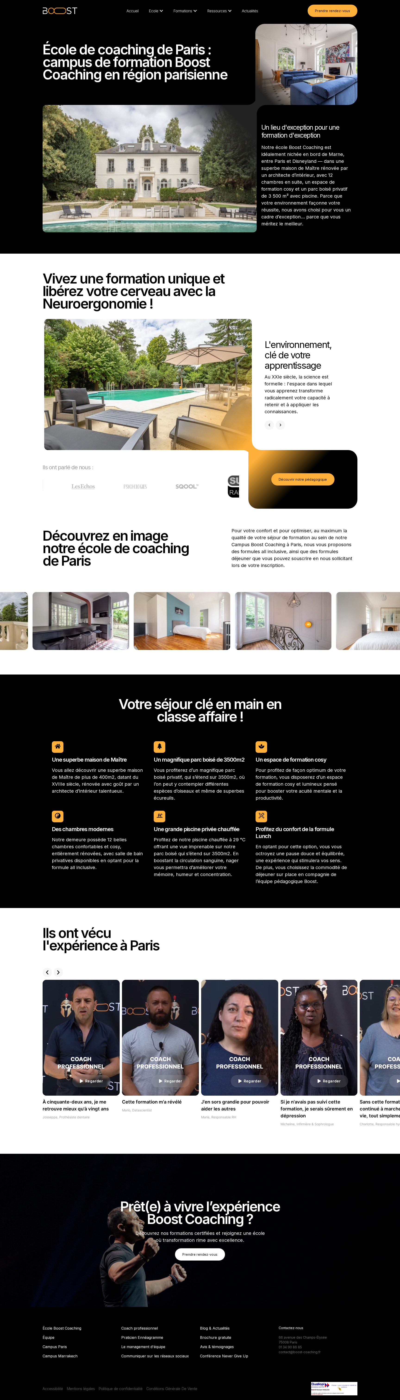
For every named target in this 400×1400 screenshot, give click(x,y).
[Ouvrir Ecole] (161, 11)
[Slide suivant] (280, 425)
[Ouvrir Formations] (195, 11)
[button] (47, 972)
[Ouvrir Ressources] (230, 11)
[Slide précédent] (269, 425)
